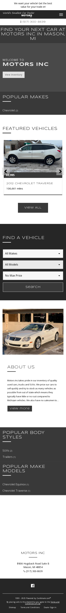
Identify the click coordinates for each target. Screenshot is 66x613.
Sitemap (12, 607)
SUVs (7, 450)
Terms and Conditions (30, 607)
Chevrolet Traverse (16, 490)
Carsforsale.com (43, 598)
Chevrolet (10, 110)
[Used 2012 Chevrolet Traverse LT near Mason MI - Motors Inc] (33, 156)
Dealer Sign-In (50, 607)
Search (33, 287)
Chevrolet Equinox (16, 484)
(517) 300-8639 (33, 22)
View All (33, 207)
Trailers (9, 457)
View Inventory (13, 74)
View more (20, 408)
